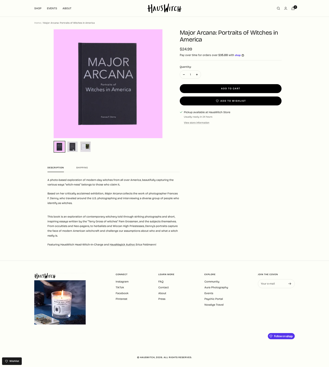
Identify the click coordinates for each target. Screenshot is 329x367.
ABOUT (67, 8)
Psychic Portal (213, 298)
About (162, 293)
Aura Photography (216, 287)
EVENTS (52, 8)
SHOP (37, 8)
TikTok (120, 287)
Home (37, 22)
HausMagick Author (122, 244)
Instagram (122, 281)
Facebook (122, 293)
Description (55, 167)
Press (161, 298)
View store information (196, 122)
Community (211, 281)
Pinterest (121, 298)
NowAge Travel (214, 304)
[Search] (278, 8)
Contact (163, 287)
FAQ (160, 281)
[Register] (289, 283)
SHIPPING (82, 167)
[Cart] (293, 8)
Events (208, 293)
